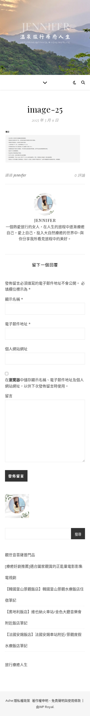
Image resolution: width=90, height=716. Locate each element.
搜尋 (78, 534)
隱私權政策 (22, 700)
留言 (8, 395)
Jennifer (20, 175)
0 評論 (79, 175)
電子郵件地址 (17, 323)
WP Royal (46, 707)
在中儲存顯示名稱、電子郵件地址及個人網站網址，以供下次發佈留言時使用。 (44, 382)
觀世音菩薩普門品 (20, 554)
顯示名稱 (14, 299)
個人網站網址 (16, 348)
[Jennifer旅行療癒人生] (45, 37)
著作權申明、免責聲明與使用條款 (56, 700)
